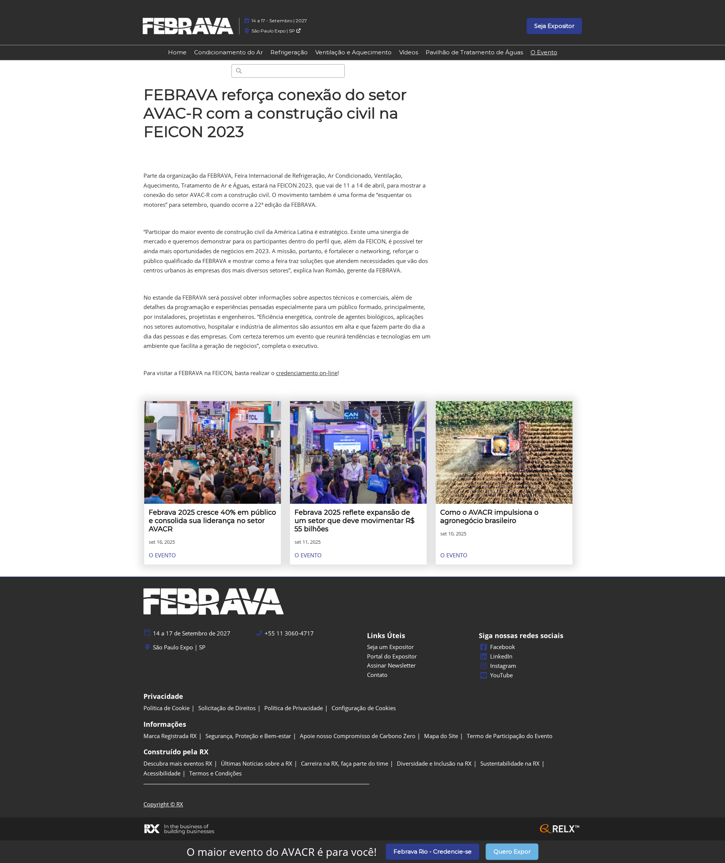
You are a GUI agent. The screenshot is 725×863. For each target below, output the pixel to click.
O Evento (544, 52)
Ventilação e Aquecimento (353, 52)
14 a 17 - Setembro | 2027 (279, 20)
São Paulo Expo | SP (273, 31)
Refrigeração (289, 52)
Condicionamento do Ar (228, 52)
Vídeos (408, 52)
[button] (554, 26)
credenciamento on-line (307, 373)
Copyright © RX (163, 804)
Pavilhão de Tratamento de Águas (474, 52)
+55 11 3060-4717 (289, 633)
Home (177, 52)
